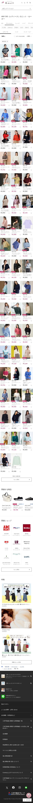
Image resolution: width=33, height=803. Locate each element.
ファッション (9, 23)
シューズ (17, 23)
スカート (27, 27)
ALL (2, 23)
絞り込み (28, 800)
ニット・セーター (8, 668)
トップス (4, 27)
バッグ (23, 23)
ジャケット (10, 27)
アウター (16, 27)
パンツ (21, 27)
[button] (16, 479)
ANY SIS (7, 666)
